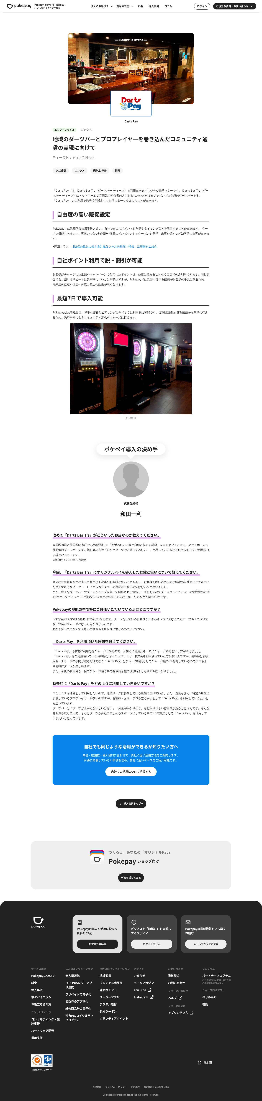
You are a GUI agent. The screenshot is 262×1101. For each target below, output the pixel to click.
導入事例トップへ (133, 803)
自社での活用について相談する (131, 771)
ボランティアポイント (114, 1018)
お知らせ (139, 975)
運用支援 (37, 1037)
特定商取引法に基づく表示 (156, 1087)
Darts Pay (131, 121)
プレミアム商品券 (111, 982)
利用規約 (135, 1087)
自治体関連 (122, 6)
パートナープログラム (216, 975)
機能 (205, 1004)
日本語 (208, 1062)
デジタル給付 (108, 1004)
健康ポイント (108, 990)
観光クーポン (108, 1011)
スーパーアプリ (110, 997)
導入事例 (154, 6)
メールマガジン (144, 982)
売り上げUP (100, 170)
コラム (168, 6)
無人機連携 (72, 975)
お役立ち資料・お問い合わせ (232, 6)
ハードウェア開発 (42, 1030)
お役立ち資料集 (97, 944)
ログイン (202, 6)
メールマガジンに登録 (205, 944)
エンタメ (80, 170)
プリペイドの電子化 (78, 994)
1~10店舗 (60, 170)
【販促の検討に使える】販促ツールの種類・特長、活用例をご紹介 (114, 246)
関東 (117, 170)
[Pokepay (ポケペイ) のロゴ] (19, 6)
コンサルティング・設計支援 (45, 1021)
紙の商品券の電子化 (78, 1008)
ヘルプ (172, 997)
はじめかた (209, 997)
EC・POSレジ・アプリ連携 (78, 985)
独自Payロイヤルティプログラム (79, 1017)
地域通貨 (105, 975)
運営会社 (97, 1087)
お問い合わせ (176, 982)
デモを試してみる (131, 877)
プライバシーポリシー (116, 1087)
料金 (140, 6)
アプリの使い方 (178, 1012)
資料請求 (173, 975)
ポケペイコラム (151, 944)
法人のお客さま (100, 6)
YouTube (140, 990)
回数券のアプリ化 (76, 1001)
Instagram (141, 997)
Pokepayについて (43, 975)
